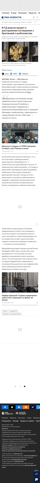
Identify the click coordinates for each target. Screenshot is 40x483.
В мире (29, 418)
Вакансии (5, 428)
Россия (5, 311)
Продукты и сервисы (27, 421)
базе (29, 92)
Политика (5, 418)
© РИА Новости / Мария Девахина (10, 63)
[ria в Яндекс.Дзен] (12, 407)
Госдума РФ (13, 311)
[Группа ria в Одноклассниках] (26, 407)
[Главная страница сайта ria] (11, 17)
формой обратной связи (19, 459)
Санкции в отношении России (12, 314)
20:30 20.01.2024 (7, 22)
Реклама (15, 421)
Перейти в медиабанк (26, 63)
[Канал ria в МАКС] (5, 407)
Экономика (21, 418)
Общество (13, 418)
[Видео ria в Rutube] (32, 407)
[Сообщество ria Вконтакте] (19, 407)
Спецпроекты (6, 421)
